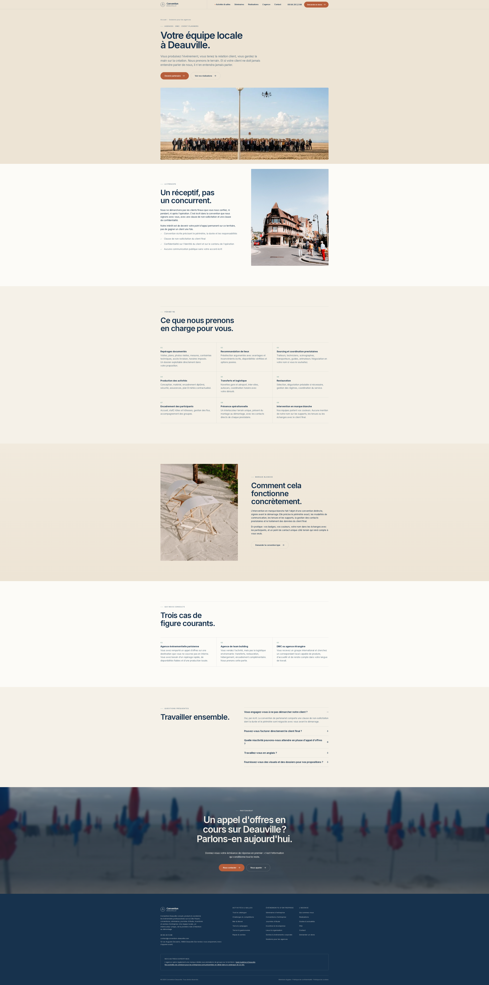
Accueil (163, 20)
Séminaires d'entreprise (275, 912)
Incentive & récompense (275, 926)
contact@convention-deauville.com (174, 938)
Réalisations (253, 4)
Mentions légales (285, 980)
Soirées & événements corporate (279, 935)
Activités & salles (223, 4)
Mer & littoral (238, 921)
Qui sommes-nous (306, 912)
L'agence (266, 4)
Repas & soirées (239, 935)
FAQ (300, 926)
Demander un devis (307, 935)
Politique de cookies (321, 980)
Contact (277, 4)
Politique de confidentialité (302, 980)
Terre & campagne (240, 926)
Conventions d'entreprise (276, 917)
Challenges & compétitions (243, 917)
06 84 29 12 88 (295, 4)
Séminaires (239, 4)
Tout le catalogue (240, 912)
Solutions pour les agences (277, 939)
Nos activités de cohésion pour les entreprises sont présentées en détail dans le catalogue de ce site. (204, 965)
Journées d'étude (273, 921)
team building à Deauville (245, 962)
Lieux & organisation (274, 930)
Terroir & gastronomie (241, 930)
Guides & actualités (307, 921)
